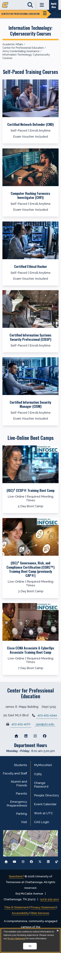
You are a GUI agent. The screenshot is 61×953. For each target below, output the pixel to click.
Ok (29, 946)
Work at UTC (43, 813)
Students (20, 765)
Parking (21, 813)
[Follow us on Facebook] (31, 861)
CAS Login (41, 822)
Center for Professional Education (23, 47)
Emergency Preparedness (17, 803)
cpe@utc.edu (45, 724)
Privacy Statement (43, 907)
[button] (30, 111)
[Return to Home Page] (6, 861)
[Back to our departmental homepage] (16, 736)
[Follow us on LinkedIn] (48, 861)
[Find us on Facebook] (44, 736)
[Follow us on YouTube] (14, 861)
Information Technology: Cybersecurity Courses (26, 56)
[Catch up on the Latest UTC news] (56, 861)
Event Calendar (45, 804)
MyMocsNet (43, 765)
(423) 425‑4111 (49, 899)
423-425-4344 (47, 715)
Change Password (41, 784)
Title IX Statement (16, 907)
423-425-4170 (20, 724)
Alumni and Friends (19, 783)
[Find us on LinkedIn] (25, 736)
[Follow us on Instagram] (23, 861)
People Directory (46, 795)
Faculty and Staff (15, 773)
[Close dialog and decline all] (57, 930)
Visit (24, 822)
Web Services (40, 913)
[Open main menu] (42, 5)
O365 (38, 774)
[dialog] (30, 940)
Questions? (16, 876)
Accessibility (20, 913)
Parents (21, 793)
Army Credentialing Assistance (21, 51)
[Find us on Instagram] (35, 736)
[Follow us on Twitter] (40, 861)
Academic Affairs (12, 44)
